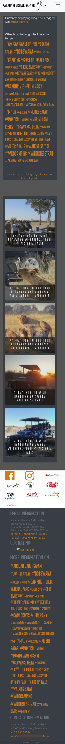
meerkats (23, 112)
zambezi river (16, 161)
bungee (47, 52)
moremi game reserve (26, 656)
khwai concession (15, 99)
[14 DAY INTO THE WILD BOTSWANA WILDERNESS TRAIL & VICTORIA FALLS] (30, 223)
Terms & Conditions (23, 533)
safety (41, 133)
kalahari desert (28, 94)
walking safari (39, 146)
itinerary (35, 86)
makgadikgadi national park (40, 105)
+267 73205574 (20, 732)
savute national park (38, 140)
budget (39, 52)
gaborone (30, 79)
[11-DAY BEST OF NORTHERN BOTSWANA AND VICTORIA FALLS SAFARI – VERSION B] (30, 275)
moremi (25, 120)
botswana (25, 51)
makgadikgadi (15, 105)
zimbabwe (32, 161)
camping (14, 60)
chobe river (12, 67)
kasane (42, 94)
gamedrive (41, 79)
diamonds (48, 67)
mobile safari (39, 112)
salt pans (18, 676)
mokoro (13, 119)
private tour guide (18, 133)
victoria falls (16, 146)
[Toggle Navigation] (57, 5)
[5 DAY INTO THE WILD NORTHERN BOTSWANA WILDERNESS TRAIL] (30, 379)
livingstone (32, 99)
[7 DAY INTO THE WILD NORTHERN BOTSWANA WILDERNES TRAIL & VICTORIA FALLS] (30, 432)
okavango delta (28, 127)
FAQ (38, 73)
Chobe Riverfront (31, 67)
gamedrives (16, 86)
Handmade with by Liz (32, 743)
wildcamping (17, 153)
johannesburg (13, 94)
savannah (18, 139)
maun (12, 111)
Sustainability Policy (32, 537)
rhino (33, 133)
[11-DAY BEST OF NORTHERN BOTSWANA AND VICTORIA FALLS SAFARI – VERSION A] (30, 327)
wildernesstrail (41, 153)
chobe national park (36, 60)
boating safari (22, 574)
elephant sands (25, 73)
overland (46, 127)
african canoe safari (20, 22)
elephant (10, 73)
